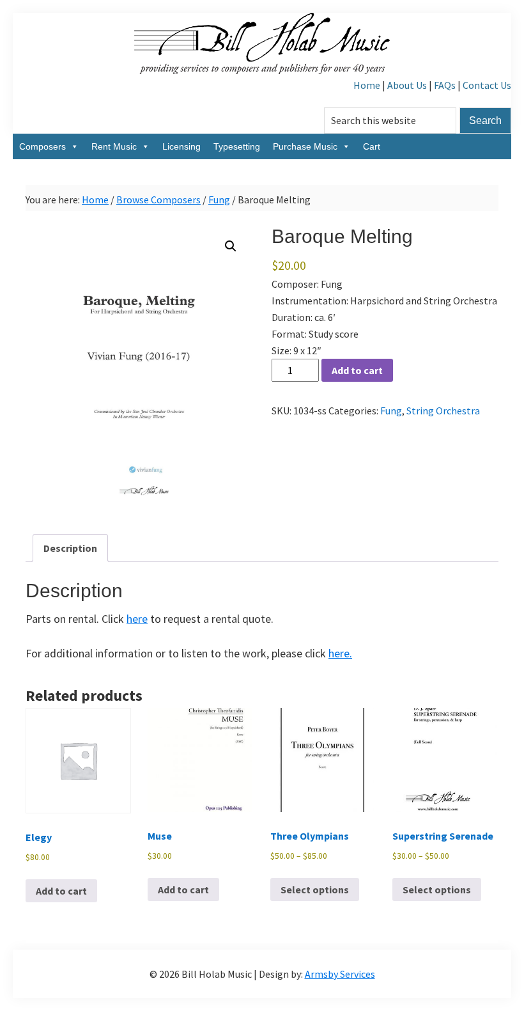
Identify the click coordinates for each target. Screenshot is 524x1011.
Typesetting (236, 146)
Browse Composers (158, 199)
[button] (230, 246)
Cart (371, 146)
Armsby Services (340, 974)
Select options (315, 889)
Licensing (181, 146)
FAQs (445, 85)
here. (340, 653)
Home (366, 85)
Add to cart (357, 370)
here (137, 618)
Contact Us (487, 85)
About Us (407, 85)
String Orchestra (443, 410)
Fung (219, 199)
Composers (42, 146)
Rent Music (114, 146)
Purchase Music (305, 146)
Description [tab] (70, 548)
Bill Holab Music (262, 45)
